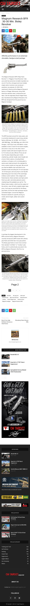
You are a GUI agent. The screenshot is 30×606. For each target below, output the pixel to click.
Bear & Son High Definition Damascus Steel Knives (7, 322)
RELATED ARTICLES (9, 350)
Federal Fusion (21, 299)
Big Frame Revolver (14, 297)
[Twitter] (6, 30)
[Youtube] (19, 598)
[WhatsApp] (14, 30)
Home (3, 13)
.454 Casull (22, 295)
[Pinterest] (10, 30)
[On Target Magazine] (15, 3)
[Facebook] (3, 30)
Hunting (7, 13)
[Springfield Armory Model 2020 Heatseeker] (6, 372)
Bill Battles (5, 27)
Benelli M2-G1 (14, 354)
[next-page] (5, 378)
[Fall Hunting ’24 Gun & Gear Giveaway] (6, 519)
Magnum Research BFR (17, 301)
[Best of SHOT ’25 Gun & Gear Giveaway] (6, 534)
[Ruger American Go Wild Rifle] (6, 527)
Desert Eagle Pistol (12, 299)
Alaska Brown (5, 297)
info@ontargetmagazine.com (18, 587)
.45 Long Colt (15, 295)
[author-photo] (15, 337)
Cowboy (4, 299)
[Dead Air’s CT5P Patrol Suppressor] (6, 364)
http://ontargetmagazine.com (15, 341)
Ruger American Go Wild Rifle (18, 525)
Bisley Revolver (23, 297)
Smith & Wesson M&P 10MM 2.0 (19, 469)
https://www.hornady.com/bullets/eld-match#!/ (11, 489)
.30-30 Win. (8, 295)
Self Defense (4, 358)
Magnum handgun (6, 301)
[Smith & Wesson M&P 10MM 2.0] (6, 471)
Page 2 (15, 284)
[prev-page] (3, 378)
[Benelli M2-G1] (6, 356)
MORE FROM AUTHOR (20, 350)
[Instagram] (15, 598)
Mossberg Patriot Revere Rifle (21, 321)
